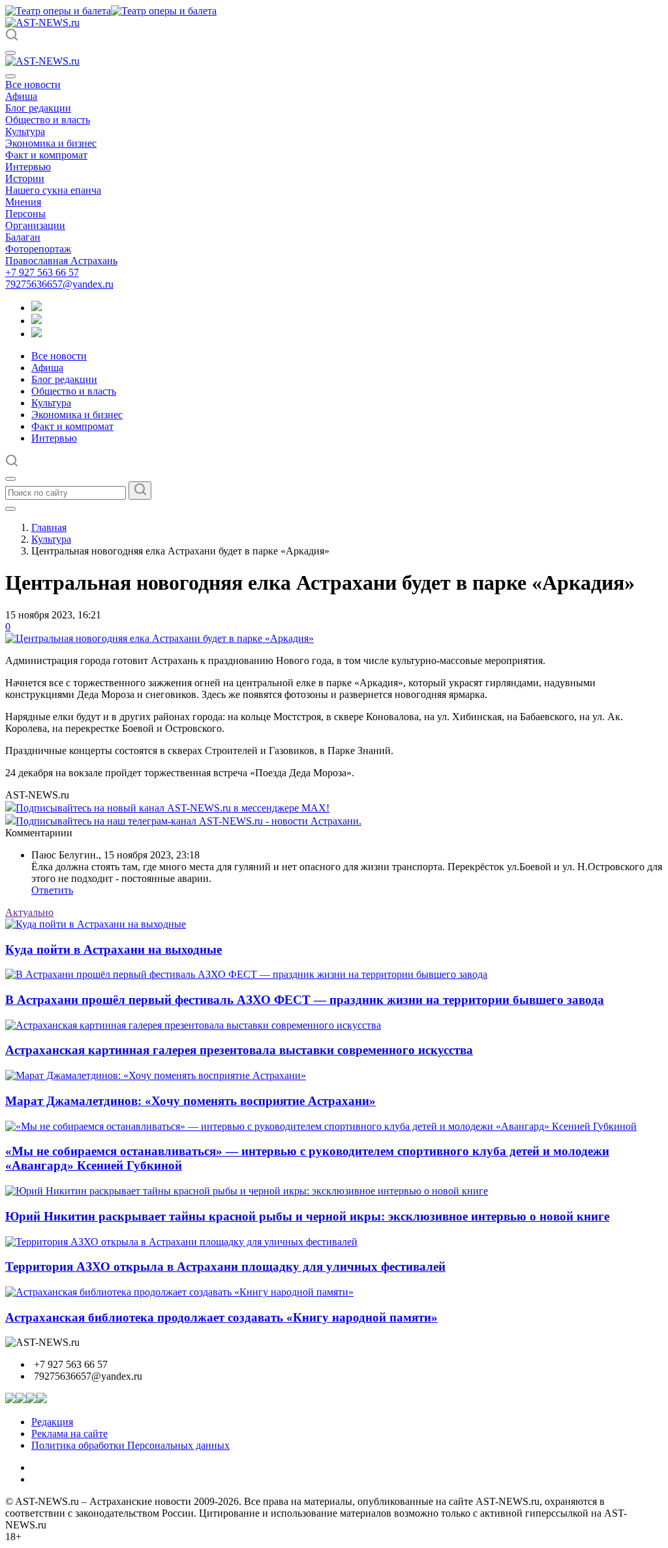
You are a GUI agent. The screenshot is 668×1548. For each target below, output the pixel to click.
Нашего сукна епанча (53, 190)
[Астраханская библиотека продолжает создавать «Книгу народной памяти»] (179, 1292)
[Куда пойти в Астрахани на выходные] (95, 924)
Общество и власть (47, 119)
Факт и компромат (46, 154)
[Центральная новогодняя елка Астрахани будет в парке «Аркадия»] (159, 638)
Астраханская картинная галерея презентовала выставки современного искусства (239, 1050)
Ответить (52, 890)
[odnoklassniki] (36, 320)
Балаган (22, 237)
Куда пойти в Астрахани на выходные (113, 949)
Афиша (21, 96)
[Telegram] (36, 307)
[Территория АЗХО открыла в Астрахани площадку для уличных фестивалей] (181, 1241)
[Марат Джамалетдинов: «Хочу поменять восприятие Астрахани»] (155, 1075)
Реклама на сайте (69, 1433)
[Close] (10, 76)
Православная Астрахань (61, 260)
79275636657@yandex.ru (59, 284)
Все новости (33, 84)
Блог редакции (38, 108)
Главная (49, 527)
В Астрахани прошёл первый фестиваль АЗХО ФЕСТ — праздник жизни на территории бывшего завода (304, 1000)
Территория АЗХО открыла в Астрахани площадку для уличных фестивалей (225, 1266)
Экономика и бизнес (51, 143)
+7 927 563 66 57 (42, 272)
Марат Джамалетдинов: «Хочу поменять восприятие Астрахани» (190, 1101)
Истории (24, 178)
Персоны (25, 213)
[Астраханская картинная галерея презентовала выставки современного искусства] (193, 1025)
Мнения (23, 201)
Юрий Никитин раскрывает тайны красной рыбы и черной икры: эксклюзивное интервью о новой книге (307, 1216)
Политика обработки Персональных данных (130, 1445)
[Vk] (36, 333)
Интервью (28, 166)
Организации (35, 225)
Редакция (52, 1421)
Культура (25, 131)
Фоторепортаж (38, 248)
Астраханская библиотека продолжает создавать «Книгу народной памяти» (221, 1317)
